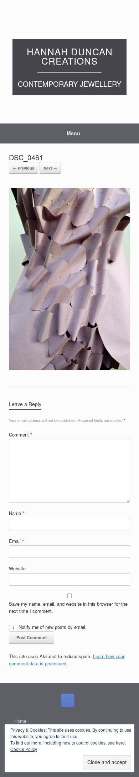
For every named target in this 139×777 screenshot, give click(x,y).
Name (16, 513)
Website (17, 568)
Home (20, 720)
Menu (73, 133)
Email (16, 541)
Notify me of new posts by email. (53, 627)
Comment (20, 434)
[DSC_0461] (69, 368)
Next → (50, 168)
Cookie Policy (23, 749)
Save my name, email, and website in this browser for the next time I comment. (68, 607)
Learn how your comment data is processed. (66, 660)
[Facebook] (67, 700)
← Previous (23, 168)
